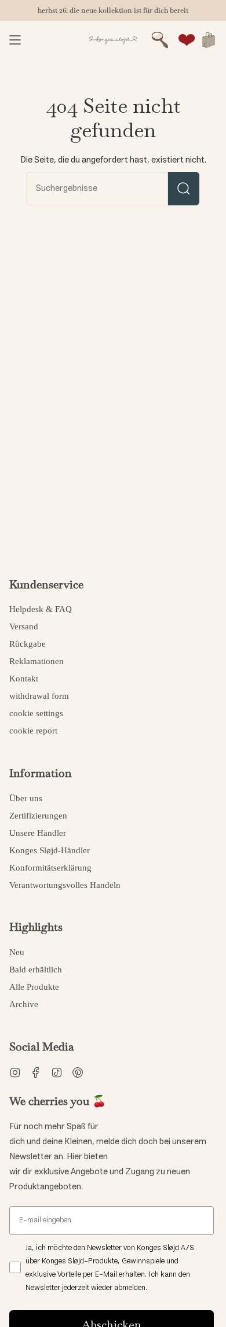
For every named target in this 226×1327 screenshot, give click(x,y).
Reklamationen (36, 661)
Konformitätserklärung (50, 867)
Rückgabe (27, 643)
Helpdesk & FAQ (40, 609)
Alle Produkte (34, 986)
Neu (16, 952)
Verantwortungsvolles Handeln (65, 885)
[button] (160, 40)
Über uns (25, 798)
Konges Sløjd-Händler (49, 850)
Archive (23, 1004)
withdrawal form (39, 696)
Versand (23, 626)
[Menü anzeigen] (15, 40)
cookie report (33, 730)
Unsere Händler (37, 833)
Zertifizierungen (38, 815)
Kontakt (23, 678)
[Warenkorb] (209, 40)
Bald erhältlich (35, 969)
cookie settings (36, 713)
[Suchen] (183, 188)
